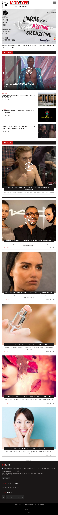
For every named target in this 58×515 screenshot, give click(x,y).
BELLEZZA (6, 344)
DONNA (3, 117)
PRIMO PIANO (4, 86)
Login (29, 505)
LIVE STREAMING (5, 101)
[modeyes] (15, 4)
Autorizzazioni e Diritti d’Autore (29, 499)
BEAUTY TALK (6, 188)
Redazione (5, 471)
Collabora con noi (29, 502)
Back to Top (28, 452)
